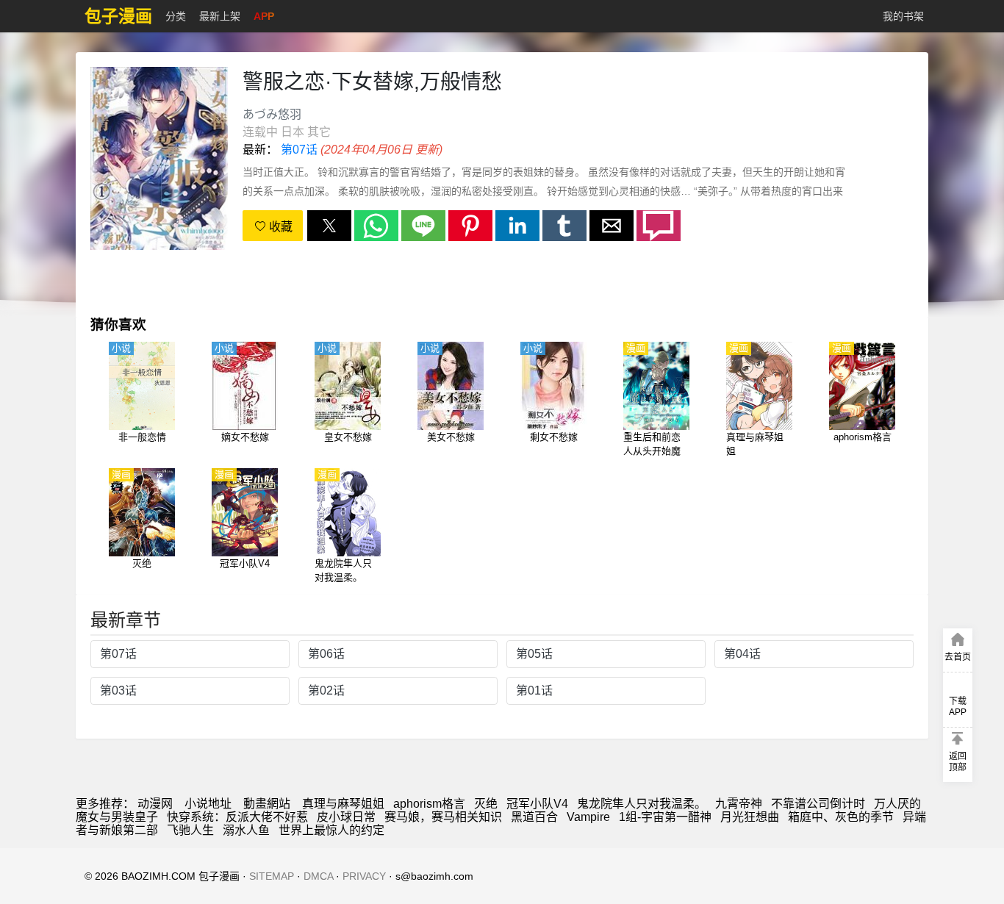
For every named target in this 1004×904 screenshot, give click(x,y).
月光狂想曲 (749, 817)
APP (264, 16)
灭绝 (486, 803)
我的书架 (903, 16)
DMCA (318, 876)
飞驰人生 (190, 830)
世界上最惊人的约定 (331, 830)
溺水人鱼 (246, 830)
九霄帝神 (738, 803)
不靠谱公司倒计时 (818, 803)
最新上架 (219, 16)
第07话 (299, 149)
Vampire (588, 817)
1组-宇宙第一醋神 (665, 817)
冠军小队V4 (537, 803)
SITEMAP (271, 876)
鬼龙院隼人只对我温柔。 (641, 803)
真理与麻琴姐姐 (343, 803)
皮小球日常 (346, 817)
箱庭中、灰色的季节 (841, 817)
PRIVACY (364, 876)
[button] (329, 225)
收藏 (279, 226)
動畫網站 (266, 803)
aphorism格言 (429, 803)
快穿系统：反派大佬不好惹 (237, 817)
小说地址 (208, 803)
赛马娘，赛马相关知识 (443, 817)
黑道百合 (534, 817)
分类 (175, 16)
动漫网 (155, 803)
